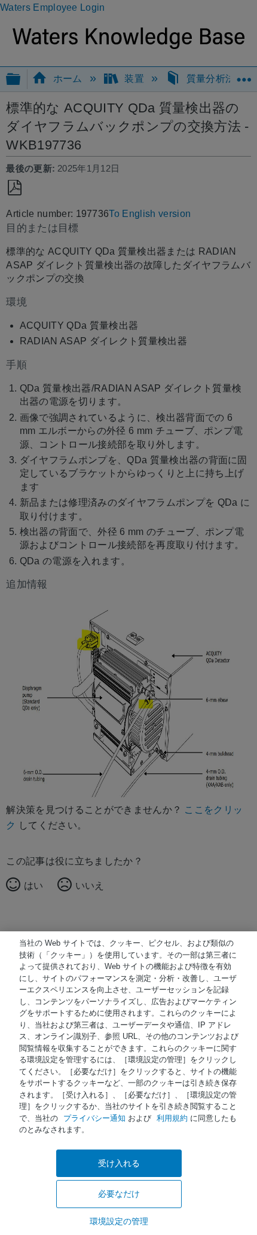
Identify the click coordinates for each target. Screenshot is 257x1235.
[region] (128, 1083)
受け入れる (119, 1163)
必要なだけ (119, 1194)
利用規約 (172, 1118)
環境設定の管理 (119, 1221)
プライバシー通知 (94, 1118)
